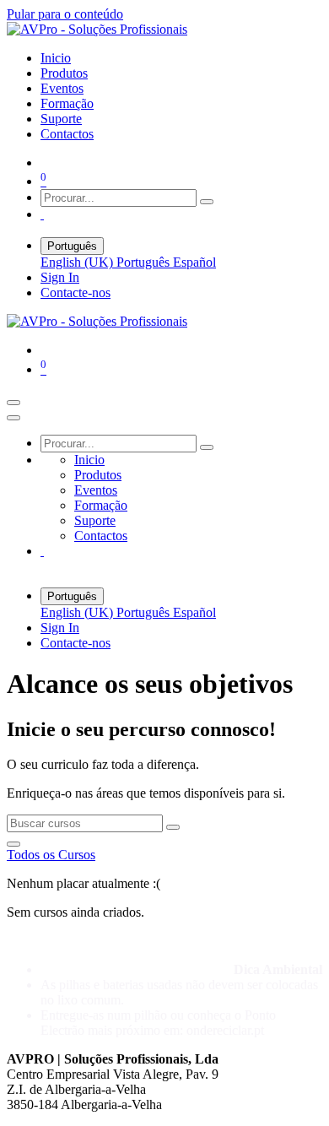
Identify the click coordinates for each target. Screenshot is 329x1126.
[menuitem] (55, 58)
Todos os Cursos (51, 854)
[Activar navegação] (13, 402)
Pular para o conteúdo (65, 14)
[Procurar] (206, 201)
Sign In (59, 277)
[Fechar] (13, 417)
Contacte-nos (75, 292)
